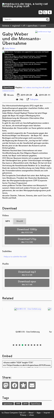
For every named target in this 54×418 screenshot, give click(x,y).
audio (46, 88)
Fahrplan (34, 99)
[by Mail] (32, 385)
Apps (39, 413)
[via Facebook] (14, 385)
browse (5, 26)
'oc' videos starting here (33, 88)
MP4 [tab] (7, 221)
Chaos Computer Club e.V (15, 413)
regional (16, 26)
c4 (23, 26)
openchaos (32, 26)
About (31, 413)
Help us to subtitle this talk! (15, 257)
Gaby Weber (10, 49)
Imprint (47, 413)
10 (40, 345)
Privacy (23, 415)
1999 (18, 404)
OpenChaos (8, 88)
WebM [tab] (19, 221)
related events (8, 91)
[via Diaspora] (23, 385)
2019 (25, 404)
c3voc (31, 415)
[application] (27, 65)
